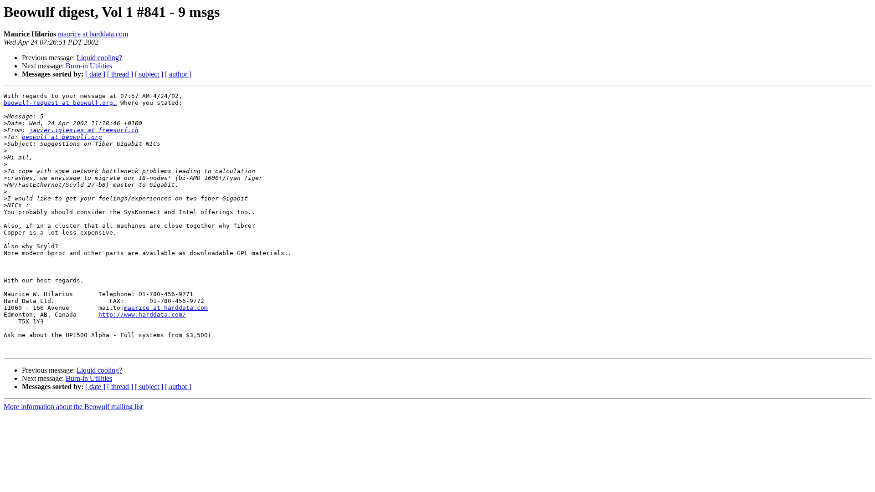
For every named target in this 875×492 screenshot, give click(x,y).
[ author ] (178, 74)
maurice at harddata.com (93, 34)
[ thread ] (120, 74)
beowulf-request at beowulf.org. (60, 102)
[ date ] (95, 74)
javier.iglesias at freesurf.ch (84, 130)
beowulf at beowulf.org (62, 136)
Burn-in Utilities (89, 66)
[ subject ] (149, 74)
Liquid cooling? (99, 58)
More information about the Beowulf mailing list (73, 406)
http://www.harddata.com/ (142, 314)
